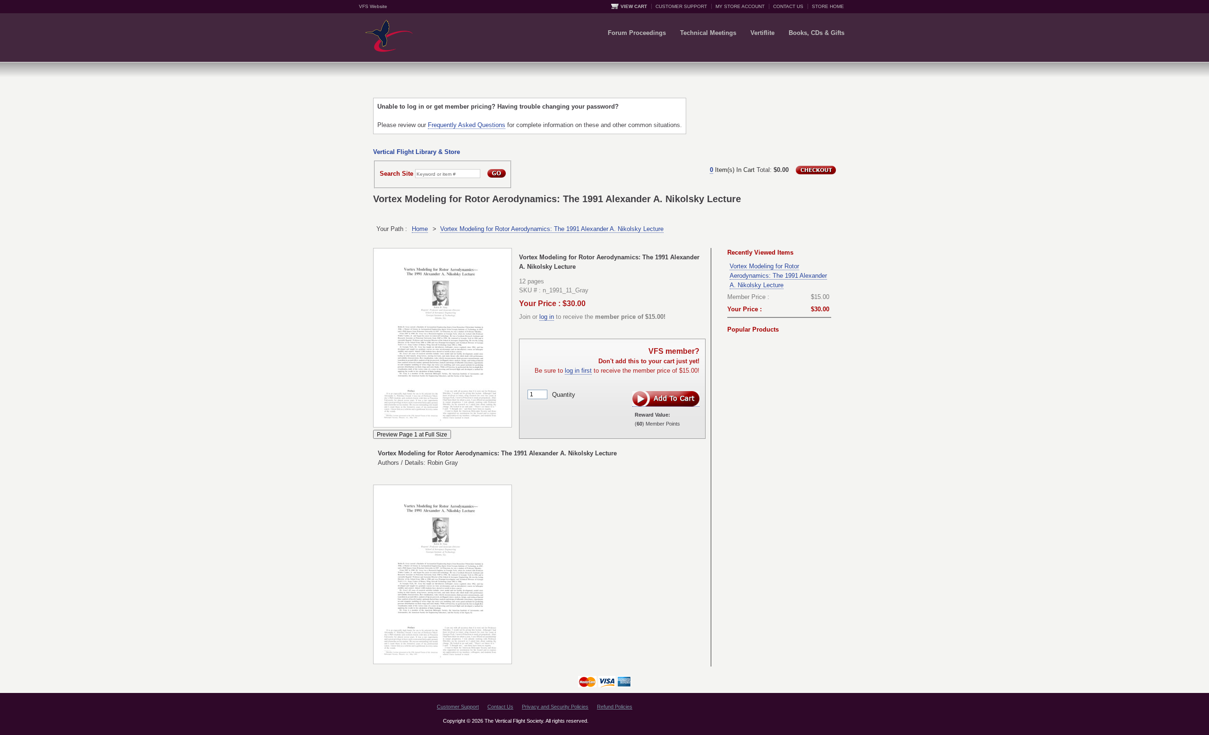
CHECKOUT (816, 170)
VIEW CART (634, 6)
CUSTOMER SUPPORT (681, 6)
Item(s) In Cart (732, 169)
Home (420, 228)
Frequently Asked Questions (466, 124)
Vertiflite (762, 32)
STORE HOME (828, 6)
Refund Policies (614, 706)
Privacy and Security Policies (555, 706)
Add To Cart (665, 399)
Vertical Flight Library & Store (416, 151)
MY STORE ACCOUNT (740, 6)
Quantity (563, 394)
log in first (578, 370)
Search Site (396, 173)
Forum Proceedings (637, 32)
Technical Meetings (708, 32)
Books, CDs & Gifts (816, 32)
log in (546, 316)
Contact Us (500, 706)
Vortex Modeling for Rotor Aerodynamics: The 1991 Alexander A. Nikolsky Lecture (552, 228)
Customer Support (458, 706)
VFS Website (373, 6)
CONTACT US (788, 6)
